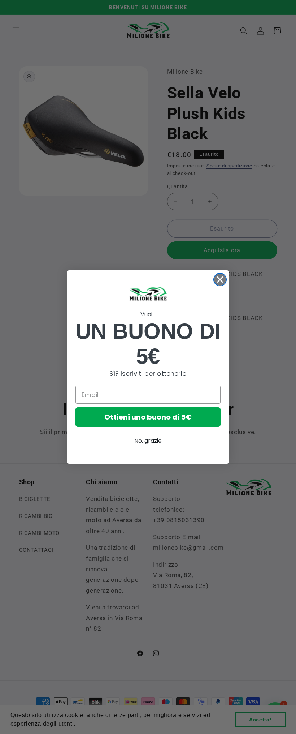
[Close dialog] (220, 279)
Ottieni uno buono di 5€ (148, 417)
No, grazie (148, 441)
